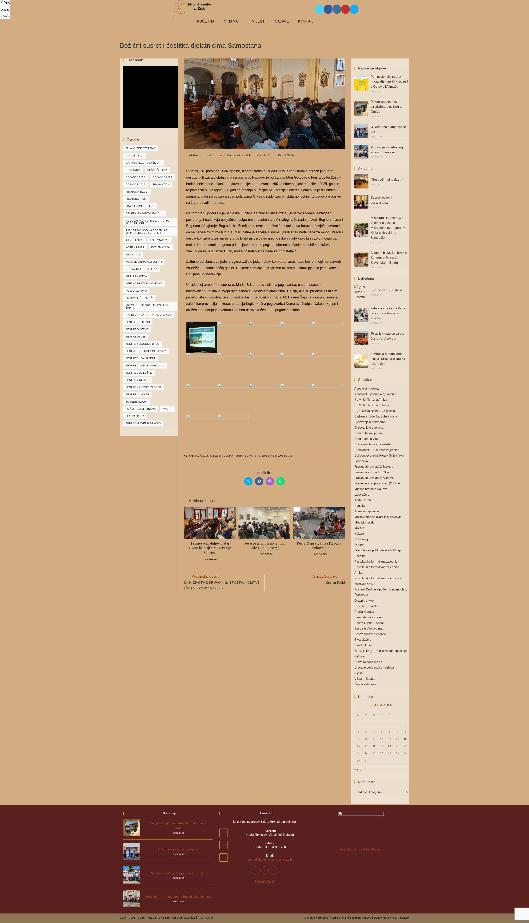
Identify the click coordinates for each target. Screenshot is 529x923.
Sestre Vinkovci (137, 380)
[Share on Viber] (270, 481)
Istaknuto (214, 155)
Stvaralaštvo (362, 639)
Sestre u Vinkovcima (368, 628)
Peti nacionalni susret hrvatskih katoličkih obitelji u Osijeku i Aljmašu (389, 81)
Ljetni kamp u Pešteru (386, 290)
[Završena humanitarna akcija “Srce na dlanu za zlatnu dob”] (361, 361)
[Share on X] (248, 481)
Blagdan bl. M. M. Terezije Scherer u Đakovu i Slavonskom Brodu (389, 257)
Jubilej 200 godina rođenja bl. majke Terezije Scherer (244, 455)
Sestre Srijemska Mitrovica (146, 351)
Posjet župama (136, 290)
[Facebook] (255, 870)
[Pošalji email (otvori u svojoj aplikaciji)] (354, 9)
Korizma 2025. (135, 247)
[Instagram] (264, 870)
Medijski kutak (364, 522)
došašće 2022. (157, 170)
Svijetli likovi (362, 645)
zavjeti (167, 409)
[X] (274, 870)
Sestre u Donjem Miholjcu (145, 365)
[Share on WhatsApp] (280, 481)
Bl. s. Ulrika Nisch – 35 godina (374, 411)
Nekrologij (361, 539)
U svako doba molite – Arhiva (374, 667)
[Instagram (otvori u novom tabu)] (336, 9)
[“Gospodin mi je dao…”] (361, 181)
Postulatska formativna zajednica (376, 561)
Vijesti (261, 155)
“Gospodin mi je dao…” (387, 179)
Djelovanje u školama (368, 427)
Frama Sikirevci (137, 191)
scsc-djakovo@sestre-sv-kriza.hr (270, 859)
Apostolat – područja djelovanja (375, 394)
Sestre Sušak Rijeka (141, 358)
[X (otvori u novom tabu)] (319, 9)
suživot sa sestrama (141, 409)
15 (405, 739)
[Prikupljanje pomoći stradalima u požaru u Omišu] (361, 108)
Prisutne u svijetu (366, 606)
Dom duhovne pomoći (369, 433)
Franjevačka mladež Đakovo (373, 466)
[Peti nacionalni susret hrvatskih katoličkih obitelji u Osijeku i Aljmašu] (361, 83)
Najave (359, 533)
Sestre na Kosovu (360, 918)
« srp (357, 769)
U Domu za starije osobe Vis (178, 849)
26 (381, 753)
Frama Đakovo (136, 199)
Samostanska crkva (368, 617)
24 (366, 753)
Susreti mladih (137, 401)
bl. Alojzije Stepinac (141, 148)
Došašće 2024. (163, 177)
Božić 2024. (202, 455)
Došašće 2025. (136, 184)
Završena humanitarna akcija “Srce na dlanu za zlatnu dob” (388, 358)
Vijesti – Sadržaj (365, 678)
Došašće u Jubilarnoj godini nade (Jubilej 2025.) (264, 545)
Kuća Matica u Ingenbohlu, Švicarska (360, 849)
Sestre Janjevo (137, 329)
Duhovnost (380, 918)
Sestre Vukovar (137, 394)
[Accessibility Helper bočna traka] (5, 5)
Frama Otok (161, 184)
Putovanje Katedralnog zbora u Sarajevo (178, 873)
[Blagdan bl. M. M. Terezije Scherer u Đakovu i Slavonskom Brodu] (361, 260)
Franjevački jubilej (140, 206)
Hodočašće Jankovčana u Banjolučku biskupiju (178, 896)
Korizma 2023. (159, 240)
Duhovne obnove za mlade (372, 444)
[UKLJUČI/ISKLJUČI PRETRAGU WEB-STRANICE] (331, 21)
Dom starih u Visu (366, 438)
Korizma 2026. (160, 247)
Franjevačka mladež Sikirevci (374, 477)
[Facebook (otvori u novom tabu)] (328, 9)
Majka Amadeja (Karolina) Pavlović (378, 517)
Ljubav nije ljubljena (141, 269)
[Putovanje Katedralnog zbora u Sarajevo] (361, 152)
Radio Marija (135, 315)
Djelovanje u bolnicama (370, 422)
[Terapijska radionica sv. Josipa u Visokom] (361, 338)
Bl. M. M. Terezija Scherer (371, 405)
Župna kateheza (365, 684)
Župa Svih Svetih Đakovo (143, 423)
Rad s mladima (161, 315)
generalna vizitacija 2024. (144, 213)
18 (374, 746)
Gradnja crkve (364, 600)
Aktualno (196, 155)
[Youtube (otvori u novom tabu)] (345, 9)
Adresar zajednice (366, 511)
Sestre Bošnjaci (138, 322)
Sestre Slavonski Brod (143, 343)
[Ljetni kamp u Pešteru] (361, 292)
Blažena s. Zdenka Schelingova (375, 416)
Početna (360, 556)
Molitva (359, 528)
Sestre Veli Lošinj (139, 372)
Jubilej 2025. (286, 455)
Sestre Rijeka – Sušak (369, 623)
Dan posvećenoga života (144, 162)
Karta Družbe (363, 500)
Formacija (361, 461)
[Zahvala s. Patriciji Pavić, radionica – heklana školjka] (361, 315)
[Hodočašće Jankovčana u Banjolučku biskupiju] (131, 898)
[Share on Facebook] (259, 481)
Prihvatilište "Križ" (139, 298)
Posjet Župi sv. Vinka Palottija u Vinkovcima (319, 545)
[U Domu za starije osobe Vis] (361, 131)
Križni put (133, 254)
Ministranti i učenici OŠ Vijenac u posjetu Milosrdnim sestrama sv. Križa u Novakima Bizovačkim (388, 227)
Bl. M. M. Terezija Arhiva (370, 399)
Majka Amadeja (136, 276)
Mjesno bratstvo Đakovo (144, 283)
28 (397, 753)
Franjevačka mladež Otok (371, 472)
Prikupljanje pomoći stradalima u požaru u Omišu (386, 106)
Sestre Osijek (136, 336)
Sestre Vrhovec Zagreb (143, 387)
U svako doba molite (368, 662)
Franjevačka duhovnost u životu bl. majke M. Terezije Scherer (210, 548)
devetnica (133, 170)
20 (389, 746)
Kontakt (359, 505)
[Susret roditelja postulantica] (361, 202)
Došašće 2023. (136, 177)
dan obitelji (134, 155)
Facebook (135, 60)
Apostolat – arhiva (366, 388)
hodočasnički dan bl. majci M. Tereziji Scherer (147, 222)
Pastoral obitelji (239, 155)
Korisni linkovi (264, 881)
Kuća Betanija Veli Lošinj (144, 261)
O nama (359, 544)
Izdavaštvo (361, 494)
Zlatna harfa (135, 416)
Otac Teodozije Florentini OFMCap (377, 550)
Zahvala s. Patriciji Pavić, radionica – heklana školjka (389, 313)
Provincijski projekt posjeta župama (147, 306)
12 (381, 739)
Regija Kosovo (364, 611)
